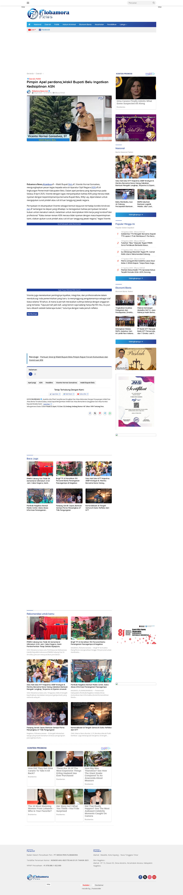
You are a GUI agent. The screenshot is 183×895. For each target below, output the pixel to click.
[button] (153, 3)
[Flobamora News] (48, 13)
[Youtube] (154, 877)
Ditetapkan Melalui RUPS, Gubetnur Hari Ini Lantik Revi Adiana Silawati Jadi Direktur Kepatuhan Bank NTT (124, 331)
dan (28, 209)
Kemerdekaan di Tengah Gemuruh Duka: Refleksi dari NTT (97, 508)
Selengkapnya (135, 214)
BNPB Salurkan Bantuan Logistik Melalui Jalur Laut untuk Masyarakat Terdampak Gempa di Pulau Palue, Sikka (146, 204)
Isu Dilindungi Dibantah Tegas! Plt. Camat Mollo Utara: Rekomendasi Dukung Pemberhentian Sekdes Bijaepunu (138, 253)
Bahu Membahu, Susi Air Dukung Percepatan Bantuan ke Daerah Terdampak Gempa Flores (124, 204)
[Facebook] (140, 877)
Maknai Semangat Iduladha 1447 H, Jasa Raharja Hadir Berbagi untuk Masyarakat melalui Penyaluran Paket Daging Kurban (146, 310)
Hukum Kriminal (69, 24)
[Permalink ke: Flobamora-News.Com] (29, 91)
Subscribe (82, 394)
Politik (56, 24)
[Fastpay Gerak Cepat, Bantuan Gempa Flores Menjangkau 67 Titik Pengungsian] (69, 496)
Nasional (37, 24)
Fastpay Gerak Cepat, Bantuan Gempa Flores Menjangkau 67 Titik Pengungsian (69, 508)
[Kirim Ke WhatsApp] (110, 413)
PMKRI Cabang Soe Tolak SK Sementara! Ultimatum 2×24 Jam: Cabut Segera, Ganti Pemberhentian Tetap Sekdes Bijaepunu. (39, 480)
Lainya (122, 24)
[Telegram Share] (105, 413)
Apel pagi (32, 383)
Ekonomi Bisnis (85, 24)
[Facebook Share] (90, 413)
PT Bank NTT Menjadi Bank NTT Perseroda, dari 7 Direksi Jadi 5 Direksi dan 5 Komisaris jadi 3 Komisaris (146, 331)
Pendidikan (111, 24)
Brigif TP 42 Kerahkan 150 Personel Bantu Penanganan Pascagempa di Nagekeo (68, 480)
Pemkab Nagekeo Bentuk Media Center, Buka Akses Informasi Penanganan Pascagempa (37, 508)
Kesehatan (99, 24)
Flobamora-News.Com (40, 91)
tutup (23, 7)
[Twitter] (145, 877)
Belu (70, 184)
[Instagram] (150, 877)
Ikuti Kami (68, 394)
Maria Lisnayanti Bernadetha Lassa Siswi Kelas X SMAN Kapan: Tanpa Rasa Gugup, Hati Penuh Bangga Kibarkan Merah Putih (138, 262)
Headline (49, 383)
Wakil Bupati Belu (87, 383)
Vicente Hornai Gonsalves (66, 383)
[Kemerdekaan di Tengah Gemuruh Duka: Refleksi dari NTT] (99, 496)
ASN (94, 187)
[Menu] (28, 3)
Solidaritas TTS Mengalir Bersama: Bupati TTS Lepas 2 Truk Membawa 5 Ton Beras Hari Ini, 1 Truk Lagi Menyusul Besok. (138, 235)
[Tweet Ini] (95, 413)
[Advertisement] (16, 43)
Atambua (47, 184)
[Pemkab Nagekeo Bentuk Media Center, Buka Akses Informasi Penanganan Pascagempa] (40, 496)
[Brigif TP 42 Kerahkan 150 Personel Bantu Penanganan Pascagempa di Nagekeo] (69, 468)
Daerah (48, 24)
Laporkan (55, 394)
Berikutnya (32, 314)
